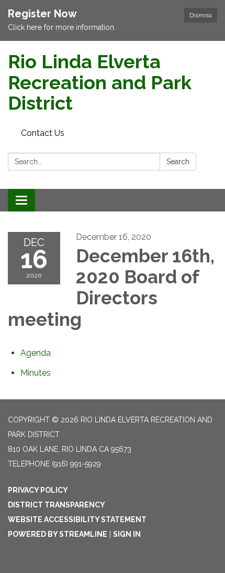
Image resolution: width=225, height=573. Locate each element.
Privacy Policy (38, 490)
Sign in (127, 534)
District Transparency (56, 505)
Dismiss (200, 15)
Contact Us (42, 133)
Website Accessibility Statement (77, 519)
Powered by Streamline (57, 534)
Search (177, 161)
